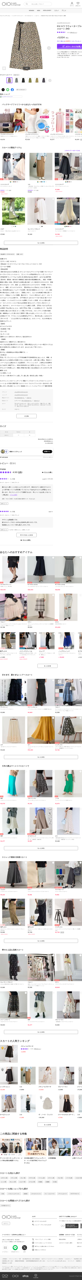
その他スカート (5, 1205)
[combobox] (38, 4)
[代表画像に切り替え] (10, 182)
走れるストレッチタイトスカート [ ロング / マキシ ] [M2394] (8, 652)
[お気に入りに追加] (23, 110)
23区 (2, 1193)
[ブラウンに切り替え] (15, 181)
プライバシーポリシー (14, 1258)
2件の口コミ (73, 32)
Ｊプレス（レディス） (14, 1193)
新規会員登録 (62, 1239)
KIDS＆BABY (47, 10)
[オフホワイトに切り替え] (12, 226)
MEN (38, 10)
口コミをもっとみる (26, 535)
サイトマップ (71, 1261)
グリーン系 (51, 1178)
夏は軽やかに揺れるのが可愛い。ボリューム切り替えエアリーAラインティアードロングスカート (28, 653)
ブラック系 (14, 1178)
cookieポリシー (68, 1258)
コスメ (56, 10)
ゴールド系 (32, 1182)
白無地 (40, 1182)
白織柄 (47, 1182)
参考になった (4, 503)
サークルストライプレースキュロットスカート (67, 652)
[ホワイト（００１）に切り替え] (40, 226)
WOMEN (31, 10)
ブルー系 (60, 1178)
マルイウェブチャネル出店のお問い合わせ (56, 1261)
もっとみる (41, 243)
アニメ (64, 10)
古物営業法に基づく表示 (7, 1261)
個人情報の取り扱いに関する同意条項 (31, 1258)
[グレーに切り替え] (17, 181)
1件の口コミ (37, 1049)
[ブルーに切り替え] (44, 181)
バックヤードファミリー (17, 15)
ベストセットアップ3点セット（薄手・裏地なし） (47, 652)
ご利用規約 (4, 1258)
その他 (54, 1182)
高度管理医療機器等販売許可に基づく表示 (35, 1261)
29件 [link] (10, 190)
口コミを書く (48, 472)
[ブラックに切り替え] (13, 181)
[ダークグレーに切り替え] (70, 181)
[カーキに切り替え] (15, 226)
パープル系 (69, 1178)
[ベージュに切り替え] (12, 181)
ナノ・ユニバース (49, 1193)
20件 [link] (37, 190)
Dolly (50, 511)
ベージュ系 (41, 1178)
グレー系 (22, 1178)
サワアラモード (75, 1193)
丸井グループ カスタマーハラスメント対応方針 (52, 1258)
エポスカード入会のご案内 (65, 1243)
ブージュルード (62, 1193)
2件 (20, 472)
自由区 (25, 1193)
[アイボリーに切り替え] (71, 226)
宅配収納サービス (6, 1263)
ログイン (6, 1223)
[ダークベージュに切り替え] (39, 181)
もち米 (43, 478)
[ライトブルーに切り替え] (42, 181)
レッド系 (3, 1182)
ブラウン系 (32, 1178)
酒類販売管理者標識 (19, 1261)
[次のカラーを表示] (18, 182)
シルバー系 (22, 1182)
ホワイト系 (4, 1178)
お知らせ (79, 1246)
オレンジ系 (13, 1182)
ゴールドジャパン (36, 1193)
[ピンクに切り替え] (70, 226)
